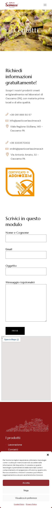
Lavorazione (15, 444)
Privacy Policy (31, 504)
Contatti (13, 449)
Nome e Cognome (17, 232)
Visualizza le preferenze (26, 498)
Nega (26, 490)
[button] (47, 454)
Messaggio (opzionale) (20, 282)
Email (9, 249)
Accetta (26, 483)
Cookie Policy (19, 504)
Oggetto (11, 266)
